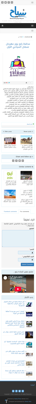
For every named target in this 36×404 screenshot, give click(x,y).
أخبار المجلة (29, 124)
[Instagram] (2, 2)
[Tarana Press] (6, 402)
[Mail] (12, 2)
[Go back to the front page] (18, 12)
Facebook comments (10, 211)
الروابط (33, 385)
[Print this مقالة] (26, 83)
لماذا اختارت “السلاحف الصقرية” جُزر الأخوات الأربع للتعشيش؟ (14, 342)
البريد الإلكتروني (28, 257)
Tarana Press (17, 399)
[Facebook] (9, 2)
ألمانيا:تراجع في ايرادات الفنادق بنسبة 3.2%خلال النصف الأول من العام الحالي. (14, 363)
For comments (24, 211)
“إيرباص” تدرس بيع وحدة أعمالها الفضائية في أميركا (15, 312)
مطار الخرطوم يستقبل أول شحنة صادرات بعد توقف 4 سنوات (14, 371)
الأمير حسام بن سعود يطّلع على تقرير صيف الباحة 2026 (15, 352)
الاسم (31, 249)
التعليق (31, 229)
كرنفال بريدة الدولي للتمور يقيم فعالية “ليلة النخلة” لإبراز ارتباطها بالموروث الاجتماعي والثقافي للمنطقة (14, 324)
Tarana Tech (28, 402)
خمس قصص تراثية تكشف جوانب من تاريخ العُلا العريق (13, 333)
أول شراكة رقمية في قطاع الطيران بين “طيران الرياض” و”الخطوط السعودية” (14, 303)
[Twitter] (5, 2)
